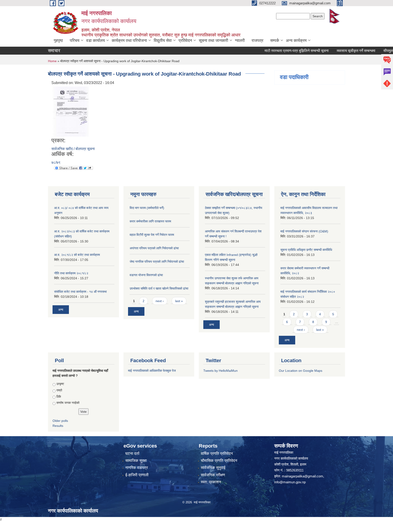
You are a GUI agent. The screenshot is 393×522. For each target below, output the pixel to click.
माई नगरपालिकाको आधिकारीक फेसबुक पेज (152, 370)
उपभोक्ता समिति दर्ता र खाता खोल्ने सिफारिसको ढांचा (159, 288)
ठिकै (58, 396)
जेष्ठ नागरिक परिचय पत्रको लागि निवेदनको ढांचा (157, 261)
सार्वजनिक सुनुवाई (213, 468)
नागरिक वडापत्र (136, 468)
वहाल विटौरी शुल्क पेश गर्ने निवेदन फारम (152, 235)
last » (179, 301)
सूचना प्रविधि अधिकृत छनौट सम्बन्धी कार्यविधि (306, 250)
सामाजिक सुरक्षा (136, 460)
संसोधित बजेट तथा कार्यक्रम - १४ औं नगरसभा (80, 291)
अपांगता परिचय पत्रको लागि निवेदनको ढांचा (154, 248)
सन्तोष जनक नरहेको (67, 403)
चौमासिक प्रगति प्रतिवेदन (219, 460)
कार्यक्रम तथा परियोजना (129, 40)
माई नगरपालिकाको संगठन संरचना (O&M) (304, 231)
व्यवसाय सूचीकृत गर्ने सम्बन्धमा (346, 51)
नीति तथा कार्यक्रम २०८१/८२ (71, 273)
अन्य (60, 309)
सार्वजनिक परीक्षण (213, 475)
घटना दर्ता (132, 453)
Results (58, 426)
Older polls (60, 421)
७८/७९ (55, 162)
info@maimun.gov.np (290, 482)
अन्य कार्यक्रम (296, 40)
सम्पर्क (274, 40)
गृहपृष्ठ (58, 40)
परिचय (74, 40)
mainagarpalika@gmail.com (302, 476)
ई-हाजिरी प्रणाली (137, 475)
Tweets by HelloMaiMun (220, 370)
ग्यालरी (240, 40)
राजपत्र (257, 40)
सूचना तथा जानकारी (213, 40)
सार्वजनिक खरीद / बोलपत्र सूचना (73, 149)
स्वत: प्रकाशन (211, 482)
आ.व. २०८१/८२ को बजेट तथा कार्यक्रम (77, 255)
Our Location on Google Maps (300, 370)
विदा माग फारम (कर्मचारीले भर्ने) (147, 208)
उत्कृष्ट (60, 384)
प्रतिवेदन (185, 40)
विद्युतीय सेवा (163, 40)
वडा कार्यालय (95, 40)
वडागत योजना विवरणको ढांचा (146, 275)
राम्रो (59, 390)
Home (52, 61)
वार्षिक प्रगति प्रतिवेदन (217, 453)
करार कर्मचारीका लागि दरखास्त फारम (150, 221)
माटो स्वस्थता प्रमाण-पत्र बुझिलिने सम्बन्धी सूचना (287, 51)
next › (160, 301)
